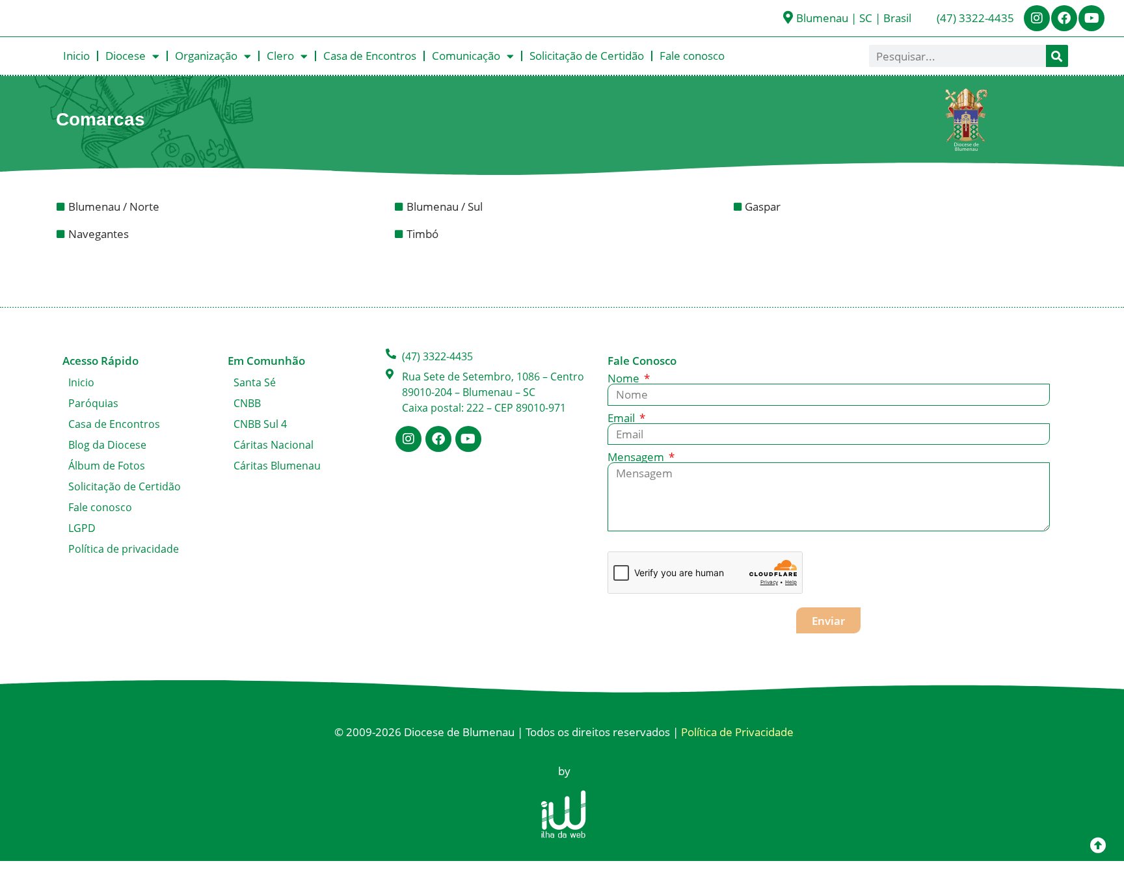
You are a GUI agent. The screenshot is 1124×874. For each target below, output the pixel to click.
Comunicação (466, 55)
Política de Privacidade (737, 731)
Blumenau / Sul (446, 206)
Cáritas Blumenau (277, 465)
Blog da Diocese (107, 445)
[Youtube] (1091, 18)
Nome (625, 378)
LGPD (82, 528)
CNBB (247, 403)
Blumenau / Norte (115, 206)
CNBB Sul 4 (260, 424)
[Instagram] (1037, 18)
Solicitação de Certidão (586, 55)
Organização (206, 55)
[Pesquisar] (1057, 56)
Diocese (125, 55)
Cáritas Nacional (274, 445)
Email (622, 417)
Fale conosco (692, 55)
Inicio (76, 55)
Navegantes (99, 233)
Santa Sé (255, 382)
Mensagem (637, 456)
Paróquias (93, 403)
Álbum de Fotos (106, 465)
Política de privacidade (123, 549)
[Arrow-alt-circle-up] (1098, 844)
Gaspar (764, 206)
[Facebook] (1064, 18)
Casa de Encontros (369, 55)
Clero (280, 55)
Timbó (424, 233)
